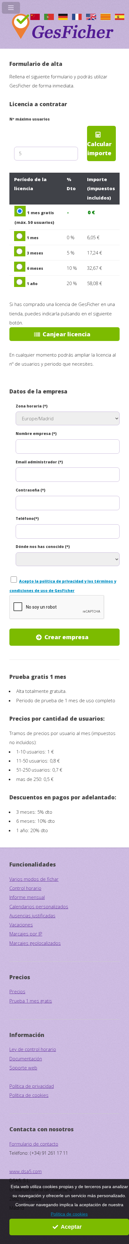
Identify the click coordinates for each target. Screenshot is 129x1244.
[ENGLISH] (91, 18)
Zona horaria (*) (32, 405)
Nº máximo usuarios (29, 118)
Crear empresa (66, 637)
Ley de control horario (32, 1049)
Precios (17, 991)
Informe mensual (27, 897)
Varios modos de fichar (34, 879)
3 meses (35, 252)
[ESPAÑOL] (119, 18)
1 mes (33, 237)
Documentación (25, 1058)
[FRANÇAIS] (76, 18)
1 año (32, 283)
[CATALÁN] (106, 18)
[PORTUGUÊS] (49, 18)
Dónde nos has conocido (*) (43, 546)
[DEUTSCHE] (63, 18)
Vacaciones (21, 924)
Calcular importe (99, 148)
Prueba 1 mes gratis (30, 1001)
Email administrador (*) (39, 461)
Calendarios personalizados (38, 906)
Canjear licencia (66, 334)
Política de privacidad (31, 1086)
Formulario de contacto (33, 1144)
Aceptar (71, 1227)
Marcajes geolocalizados (35, 943)
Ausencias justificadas (32, 915)
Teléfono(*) (27, 518)
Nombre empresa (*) (36, 433)
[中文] (35, 18)
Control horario (25, 888)
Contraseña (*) (30, 489)
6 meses (35, 268)
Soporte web (23, 1067)
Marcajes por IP (25, 934)
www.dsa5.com (25, 1171)
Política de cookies (69, 1214)
